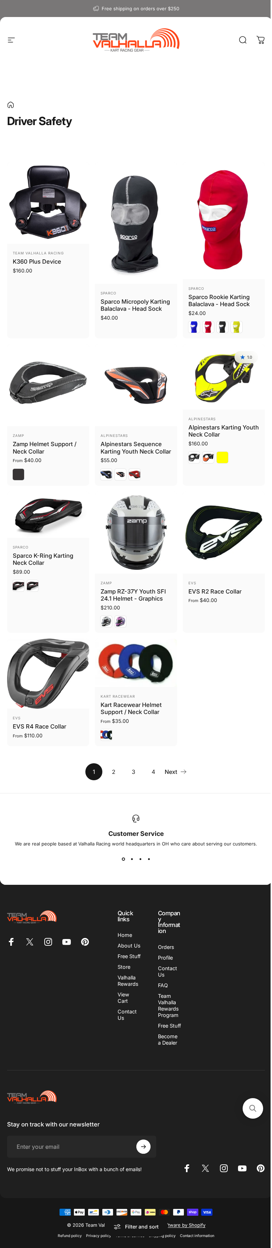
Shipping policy (162, 1235)
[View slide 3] (140, 859)
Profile (165, 958)
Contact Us (127, 1014)
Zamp (18, 435)
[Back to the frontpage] (10, 104)
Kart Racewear (118, 696)
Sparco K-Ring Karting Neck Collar (43, 559)
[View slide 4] (148, 859)
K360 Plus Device (37, 261)
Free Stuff (129, 956)
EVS (192, 583)
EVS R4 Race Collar (39, 726)
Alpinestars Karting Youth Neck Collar (223, 431)
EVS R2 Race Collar (215, 591)
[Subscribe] (143, 1147)
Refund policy (70, 1235)
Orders (166, 947)
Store (124, 967)
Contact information (197, 1235)
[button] (253, 1108)
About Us (129, 946)
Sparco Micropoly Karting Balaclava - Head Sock (135, 305)
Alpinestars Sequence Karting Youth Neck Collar (136, 447)
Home (125, 935)
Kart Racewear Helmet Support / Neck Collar (131, 708)
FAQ (163, 985)
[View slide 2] (132, 859)
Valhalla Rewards (128, 980)
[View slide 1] (123, 859)
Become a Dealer (167, 1039)
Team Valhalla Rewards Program (168, 1005)
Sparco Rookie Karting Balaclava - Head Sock (219, 300)
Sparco (109, 293)
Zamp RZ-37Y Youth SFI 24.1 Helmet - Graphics (133, 595)
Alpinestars (114, 435)
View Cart (123, 997)
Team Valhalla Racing (38, 253)
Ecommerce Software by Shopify (169, 1225)
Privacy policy (98, 1235)
